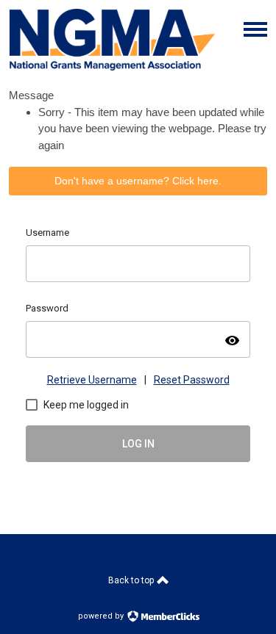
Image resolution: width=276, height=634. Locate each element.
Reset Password (192, 380)
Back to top (132, 580)
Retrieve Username (92, 380)
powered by (102, 616)
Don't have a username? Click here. (138, 181)
